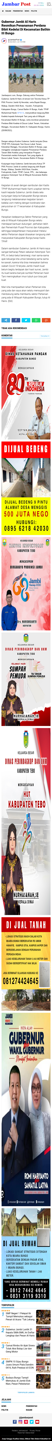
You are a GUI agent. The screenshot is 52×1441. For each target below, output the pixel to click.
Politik (34, 11)
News (27, 11)
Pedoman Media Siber (26, 1433)
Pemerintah (18, 11)
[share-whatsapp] (36, 320)
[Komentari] (46, 320)
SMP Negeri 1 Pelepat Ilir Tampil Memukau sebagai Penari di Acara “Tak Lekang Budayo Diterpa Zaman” (20, 1318)
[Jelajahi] (48, 4)
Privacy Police (35, 1431)
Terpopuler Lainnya (26, 1393)
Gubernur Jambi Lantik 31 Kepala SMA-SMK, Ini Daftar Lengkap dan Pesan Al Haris (20, 1332)
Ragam (8, 11)
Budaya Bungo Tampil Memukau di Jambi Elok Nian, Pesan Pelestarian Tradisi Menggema (18, 1382)
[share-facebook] (16, 320)
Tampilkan (44, 336)
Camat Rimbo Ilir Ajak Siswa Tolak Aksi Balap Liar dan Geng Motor (20, 1348)
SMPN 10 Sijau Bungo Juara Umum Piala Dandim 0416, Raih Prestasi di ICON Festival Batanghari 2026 (20, 1366)
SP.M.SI (20, 113)
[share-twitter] (26, 320)
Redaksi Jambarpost (20, 1431)
